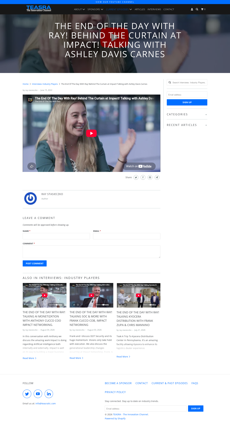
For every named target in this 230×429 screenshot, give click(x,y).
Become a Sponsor (118, 383)
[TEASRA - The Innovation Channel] (39, 9)
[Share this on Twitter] (135, 177)
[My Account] (192, 9)
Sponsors (94, 9)
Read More (29, 358)
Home (25, 84)
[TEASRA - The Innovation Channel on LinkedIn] (50, 393)
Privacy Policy (115, 392)
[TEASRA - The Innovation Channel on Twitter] (28, 393)
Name (26, 231)
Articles (140, 9)
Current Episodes (118, 9)
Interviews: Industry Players (45, 84)
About (78, 9)
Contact (169, 9)
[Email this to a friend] (156, 177)
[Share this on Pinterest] (149, 177)
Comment (29, 243)
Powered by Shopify (115, 418)
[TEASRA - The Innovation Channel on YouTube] (39, 393)
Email (97, 231)
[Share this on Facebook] (142, 177)
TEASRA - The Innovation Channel (130, 414)
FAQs (195, 383)
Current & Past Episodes (170, 383)
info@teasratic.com (46, 403)
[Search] (197, 9)
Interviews (154, 9)
